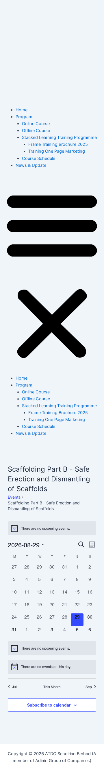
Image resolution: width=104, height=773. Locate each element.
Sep (89, 686)
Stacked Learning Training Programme (59, 137)
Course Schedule (38, 158)
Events (14, 497)
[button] (52, 275)
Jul (14, 686)
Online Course (36, 123)
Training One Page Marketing (56, 151)
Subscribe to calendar (48, 705)
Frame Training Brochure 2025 (58, 144)
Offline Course (36, 130)
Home (21, 109)
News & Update (31, 165)
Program (24, 116)
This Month (52, 686)
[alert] (52, 528)
